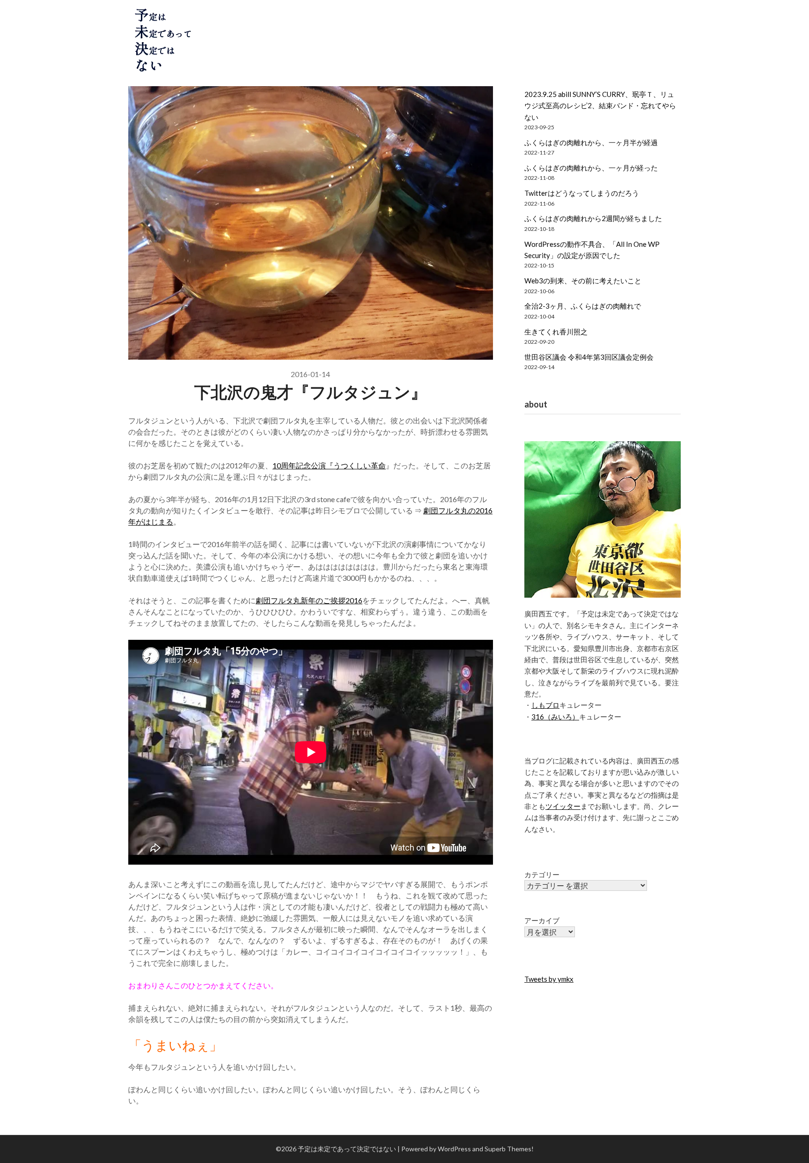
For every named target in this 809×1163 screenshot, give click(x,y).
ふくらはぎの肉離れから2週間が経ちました (593, 218)
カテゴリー (541, 874)
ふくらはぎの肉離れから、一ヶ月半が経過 (591, 142)
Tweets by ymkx (549, 979)
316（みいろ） (555, 716)
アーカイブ (541, 920)
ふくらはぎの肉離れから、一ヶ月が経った (591, 167)
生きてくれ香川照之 (556, 331)
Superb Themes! (509, 1149)
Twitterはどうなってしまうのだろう (581, 193)
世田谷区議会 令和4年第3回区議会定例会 (589, 357)
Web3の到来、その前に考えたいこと (582, 280)
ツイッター (563, 806)
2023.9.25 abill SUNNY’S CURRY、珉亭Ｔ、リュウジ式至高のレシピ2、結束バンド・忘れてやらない (600, 105)
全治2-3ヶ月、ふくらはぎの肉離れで (582, 306)
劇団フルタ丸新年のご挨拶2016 (309, 600)
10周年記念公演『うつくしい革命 (329, 465)
